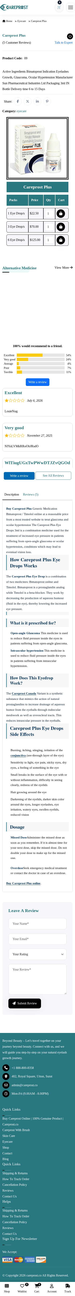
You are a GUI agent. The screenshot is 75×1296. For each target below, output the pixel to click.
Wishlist (22, 1288)
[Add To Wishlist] (70, 36)
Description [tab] (11, 494)
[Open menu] (70, 7)
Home (8, 21)
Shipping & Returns (15, 1173)
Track (67, 1291)
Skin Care (8, 1136)
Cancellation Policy (14, 1184)
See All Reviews (53, 475)
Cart (36, 1288)
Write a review (37, 382)
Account (52, 1291)
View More (62, 267)
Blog (5, 1159)
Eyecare (7, 1141)
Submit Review (27, 1003)
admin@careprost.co (25, 1085)
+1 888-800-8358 (23, 1068)
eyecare (21, 21)
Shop (5, 1147)
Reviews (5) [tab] (30, 494)
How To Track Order (15, 1179)
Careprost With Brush (16, 1130)
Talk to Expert (64, 42)
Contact (7, 1153)
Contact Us (9, 1196)
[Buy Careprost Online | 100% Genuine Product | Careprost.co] (14, 7)
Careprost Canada (24, 693)
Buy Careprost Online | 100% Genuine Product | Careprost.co (32, 1121)
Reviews (7, 1190)
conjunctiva (18, 755)
